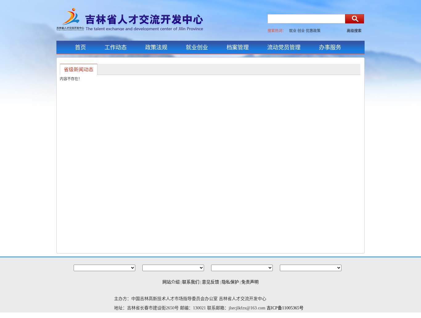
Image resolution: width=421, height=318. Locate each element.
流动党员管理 (283, 47)
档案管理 (238, 47)
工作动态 (115, 47)
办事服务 (330, 47)
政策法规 (156, 47)
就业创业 (197, 47)
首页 (80, 47)
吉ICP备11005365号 (285, 308)
